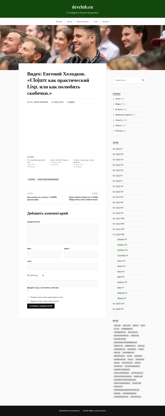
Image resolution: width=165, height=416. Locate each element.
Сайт (29, 261)
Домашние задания (124, 115)
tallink (140, 359)
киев (117, 393)
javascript (119, 349)
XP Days (118, 366)
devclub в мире (121, 335)
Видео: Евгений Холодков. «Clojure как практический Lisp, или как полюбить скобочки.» (58, 83)
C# (143, 325)
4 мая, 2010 (58, 102)
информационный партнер (126, 390)
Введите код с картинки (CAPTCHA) (43, 288)
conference (119, 332)
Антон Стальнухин (122, 376)
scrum (138, 356)
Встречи (119, 109)
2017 (118, 197)
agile (126, 325)
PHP (117, 352)
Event (135, 335)
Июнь (119, 271)
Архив (69, 21)
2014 (118, 213)
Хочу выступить (83, 21)
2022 (118, 170)
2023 (118, 165)
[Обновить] (43, 275)
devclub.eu (82, 7)
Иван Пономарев (122, 383)
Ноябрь (120, 245)
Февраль (121, 293)
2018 (118, 191)
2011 (118, 229)
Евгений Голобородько (125, 379)
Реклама (59, 21)
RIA (129, 356)
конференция (121, 396)
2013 (118, 218)
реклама (136, 396)
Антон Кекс (137, 373)
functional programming (48, 179)
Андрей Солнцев (122, 369)
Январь (120, 298)
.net (117, 325)
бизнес (118, 386)
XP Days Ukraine (132, 366)
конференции (129, 393)
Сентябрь (121, 255)
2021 (118, 175)
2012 (118, 224)
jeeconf (132, 349)
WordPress (75, 411)
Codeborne (127, 329)
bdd (135, 325)
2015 (118, 207)
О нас (96, 21)
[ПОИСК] (143, 80)
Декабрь (120, 239)
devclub (133, 332)
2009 (118, 303)
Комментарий (34, 222)
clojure (32, 179)
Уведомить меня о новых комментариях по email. (46, 297)
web (137, 362)
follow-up (120, 339)
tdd (116, 362)
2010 (118, 234)
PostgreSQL (128, 352)
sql (130, 359)
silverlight (119, 359)
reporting (119, 356)
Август (120, 261)
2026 (118, 149)
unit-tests (127, 362)
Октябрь (120, 250)
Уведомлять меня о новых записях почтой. (44, 301)
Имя (29, 249)
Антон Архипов (41, 102)
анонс (137, 383)
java (141, 346)
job (141, 349)
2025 (118, 154)
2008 (118, 309)
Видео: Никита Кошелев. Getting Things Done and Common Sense (83, 198)
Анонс (118, 99)
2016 (118, 202)
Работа (118, 125)
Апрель (120, 282)
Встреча (106, 21)
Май (119, 277)
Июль (119, 266)
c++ (116, 329)
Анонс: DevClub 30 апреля (59, 160)
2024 (118, 159)
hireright (130, 346)
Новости (119, 120)
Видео (72, 102)
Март (119, 287)
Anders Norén (100, 411)
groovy (118, 346)
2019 (118, 186)
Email (67, 249)
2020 (118, 181)
